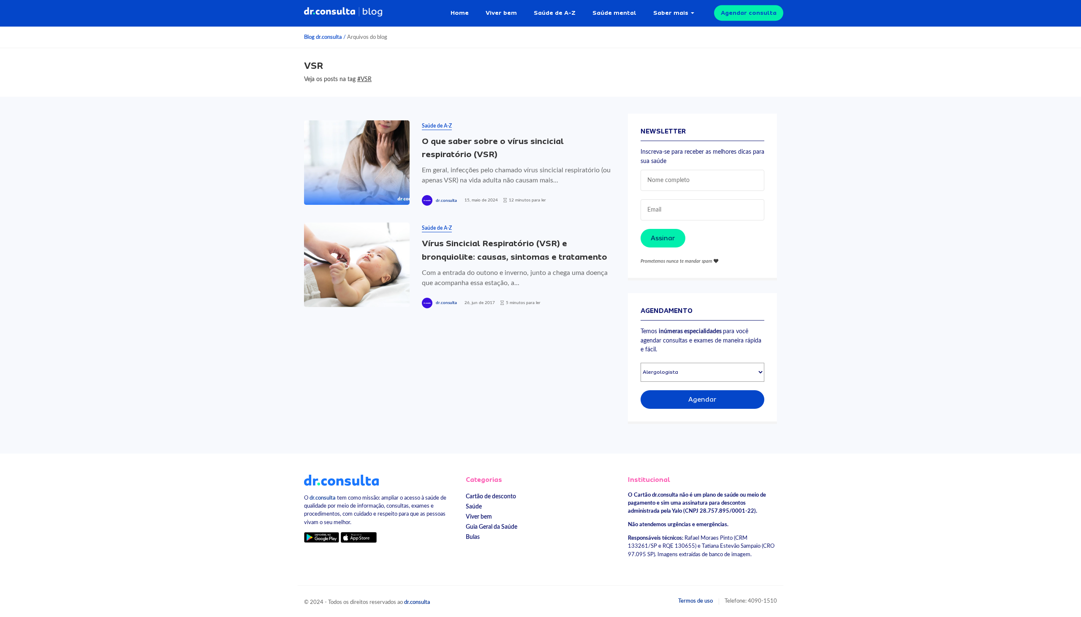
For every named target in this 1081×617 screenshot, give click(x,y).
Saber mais (670, 12)
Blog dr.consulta (323, 37)
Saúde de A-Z (555, 12)
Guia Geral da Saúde (491, 527)
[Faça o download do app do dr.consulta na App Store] (358, 537)
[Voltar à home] (341, 479)
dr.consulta (446, 200)
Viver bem (501, 12)
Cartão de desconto (491, 496)
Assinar (663, 238)
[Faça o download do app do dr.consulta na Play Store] (321, 537)
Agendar (702, 399)
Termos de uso (695, 600)
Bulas (473, 537)
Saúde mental (614, 12)
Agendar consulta (749, 12)
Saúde (474, 506)
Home (460, 12)
